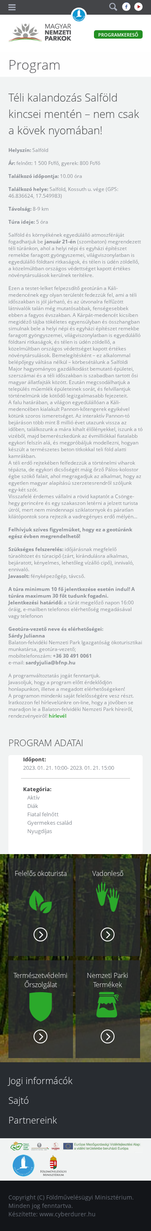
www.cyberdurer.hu (67, 1214)
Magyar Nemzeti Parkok (39, 33)
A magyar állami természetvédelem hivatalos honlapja (79, 16)
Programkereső (118, 34)
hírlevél (57, 715)
